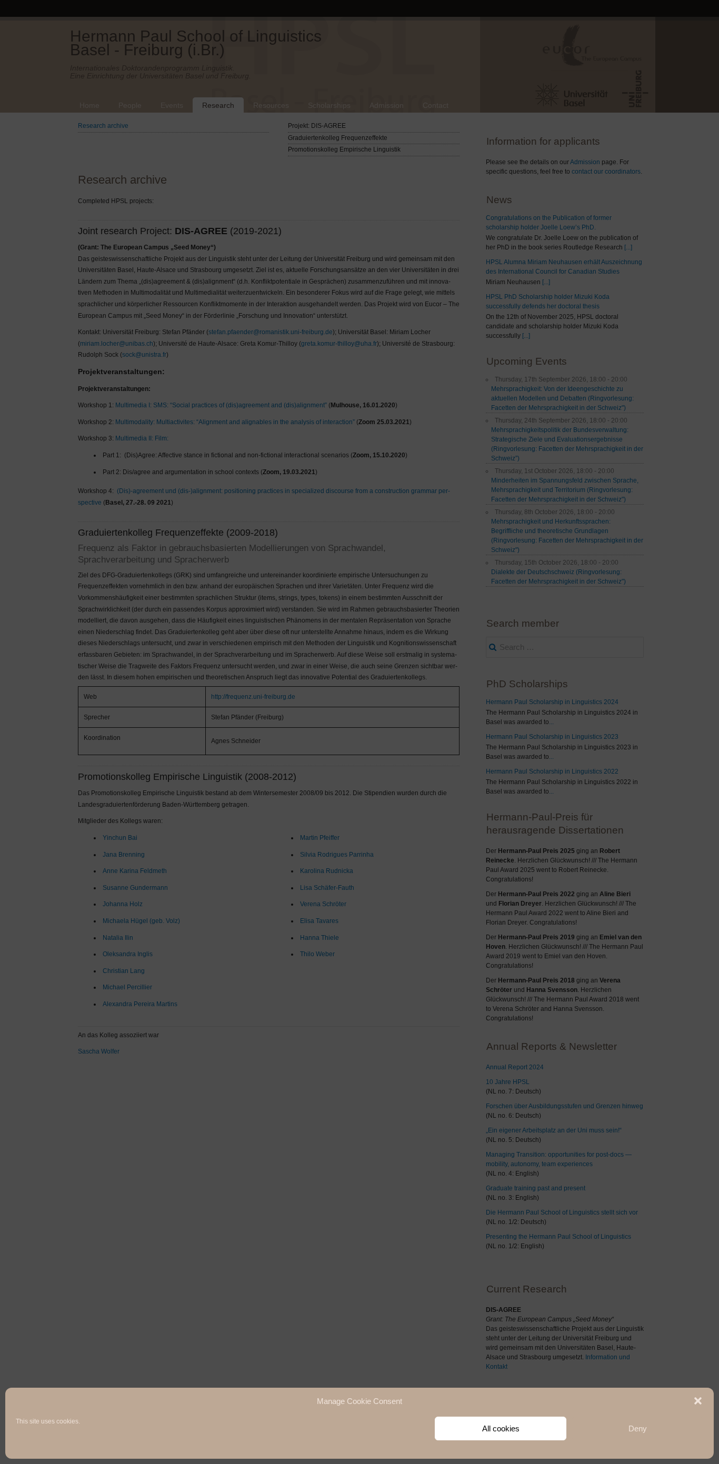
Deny (637, 1428)
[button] (698, 1401)
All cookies (501, 1428)
